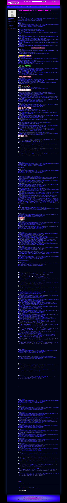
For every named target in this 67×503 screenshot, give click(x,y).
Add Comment (36, 487)
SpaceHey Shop (50, 499)
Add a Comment (22, 490)
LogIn (55, 1)
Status (46, 499)
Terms (31, 499)
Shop (45, 6)
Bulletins (25, 6)
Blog (22, 6)
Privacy (33, 499)
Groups (31, 6)
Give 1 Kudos (21, 483)
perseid (9, 19)
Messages (19, 6)
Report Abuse (43, 499)
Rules (19, 499)
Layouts (35, 6)
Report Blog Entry (13, 28)
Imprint (36, 499)
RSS (28, 499)
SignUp (58, 1)
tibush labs (36, 496)
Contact (39, 499)
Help (52, 1)
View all (31, 487)
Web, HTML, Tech (11, 23)
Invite (40, 6)
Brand (24, 499)
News (17, 499)
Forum (28, 6)
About (47, 6)
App (42, 6)
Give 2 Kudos (27, 483)
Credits (26, 499)
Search (44, 1)
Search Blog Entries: (28, 1)
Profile (12, 26)
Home (9, 6)
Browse (12, 6)
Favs (38, 6)
